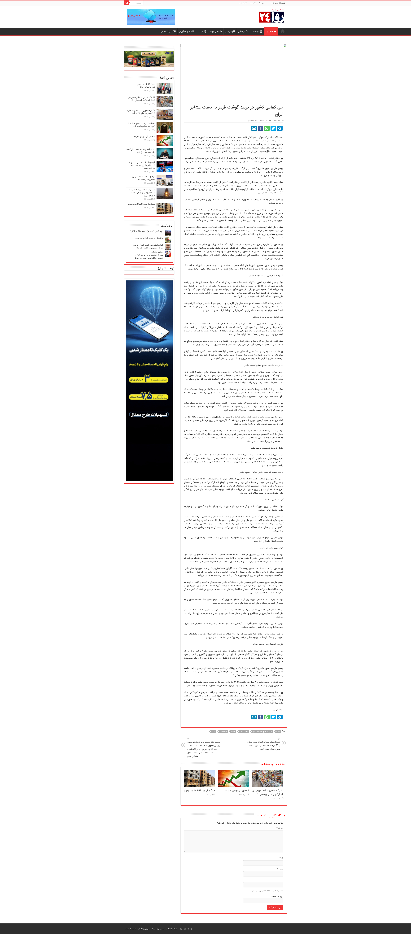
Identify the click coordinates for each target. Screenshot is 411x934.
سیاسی (228, 31)
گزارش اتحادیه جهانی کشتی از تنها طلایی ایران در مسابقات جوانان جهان (142, 165)
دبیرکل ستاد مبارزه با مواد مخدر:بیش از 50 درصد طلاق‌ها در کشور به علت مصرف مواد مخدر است (263, 744)
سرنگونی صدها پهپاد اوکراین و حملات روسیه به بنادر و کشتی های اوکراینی (142, 192)
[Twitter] (188, 929)
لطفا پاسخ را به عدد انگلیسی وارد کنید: (267, 890)
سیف (213, 731)
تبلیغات (253, 2)
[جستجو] (126, 2)
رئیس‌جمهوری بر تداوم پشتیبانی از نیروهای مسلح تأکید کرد (141, 112)
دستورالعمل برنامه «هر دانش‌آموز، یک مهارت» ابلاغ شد (140, 151)
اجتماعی (255, 31)
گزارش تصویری (165, 31)
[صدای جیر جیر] (273, 128)
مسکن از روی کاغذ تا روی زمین (199, 790)
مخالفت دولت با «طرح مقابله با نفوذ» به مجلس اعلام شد (141, 125)
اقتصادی (269, 31)
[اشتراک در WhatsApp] (267, 128)
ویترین (266, 121)
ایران (278, 731)
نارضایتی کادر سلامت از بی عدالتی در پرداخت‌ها (143, 178)
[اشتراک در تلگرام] (280, 128)
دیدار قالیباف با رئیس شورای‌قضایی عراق (146, 86)
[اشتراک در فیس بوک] (260, 128)
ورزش (200, 31)
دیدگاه (279, 828)
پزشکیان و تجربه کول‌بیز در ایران (149, 238)
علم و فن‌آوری (185, 31)
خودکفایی (223, 731)
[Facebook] (191, 929)
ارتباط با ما (243, 2)
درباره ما (262, 2)
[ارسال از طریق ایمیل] (254, 128)
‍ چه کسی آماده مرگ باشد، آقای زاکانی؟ (146, 231)
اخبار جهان (214, 31)
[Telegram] (181, 929)
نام (281, 858)
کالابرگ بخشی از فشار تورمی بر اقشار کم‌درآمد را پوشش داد (267, 792)
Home (282, 31)
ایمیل (280, 869)
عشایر (233, 731)
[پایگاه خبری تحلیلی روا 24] (271, 15)
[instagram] (185, 929)
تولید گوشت (244, 731)
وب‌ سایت (279, 880)
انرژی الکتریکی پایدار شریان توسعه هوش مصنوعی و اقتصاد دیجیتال (148, 246)
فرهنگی (241, 31)
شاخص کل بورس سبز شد (236, 790)
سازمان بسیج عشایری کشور (262, 731)
